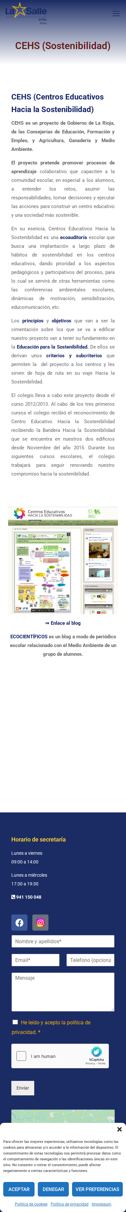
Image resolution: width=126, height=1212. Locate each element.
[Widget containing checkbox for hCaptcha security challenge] (60, 1056)
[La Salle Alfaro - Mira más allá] (26, 13)
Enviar (22, 1088)
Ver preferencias (97, 1189)
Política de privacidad (70, 1204)
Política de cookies (31, 1204)
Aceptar (18, 1189)
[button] (119, 1129)
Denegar (53, 1189)
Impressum (101, 1204)
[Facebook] (19, 922)
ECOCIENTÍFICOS (28, 637)
